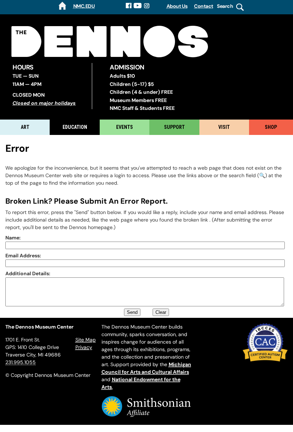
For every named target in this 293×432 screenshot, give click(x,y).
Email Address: (23, 255)
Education (75, 127)
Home (62, 6)
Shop (271, 127)
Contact (203, 6)
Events (124, 127)
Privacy (83, 347)
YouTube (137, 6)
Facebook (128, 6)
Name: (13, 237)
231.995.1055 (20, 362)
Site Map (85, 339)
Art (25, 127)
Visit (224, 127)
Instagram (147, 6)
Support (174, 127)
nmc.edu (84, 6)
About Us (177, 6)
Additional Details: (27, 273)
